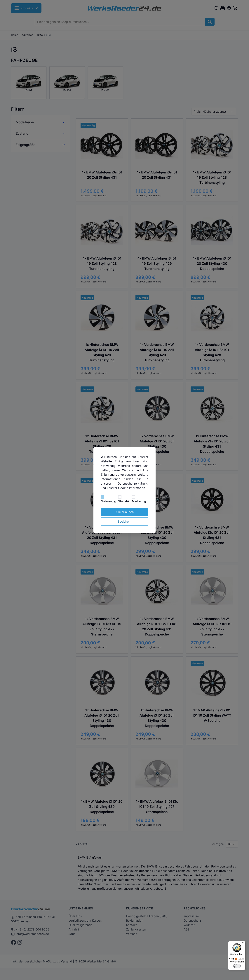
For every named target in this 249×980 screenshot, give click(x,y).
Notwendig (108, 501)
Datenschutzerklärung (133, 483)
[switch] (237, 966)
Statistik (124, 501)
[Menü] (243, 943)
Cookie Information (131, 488)
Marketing (139, 501)
